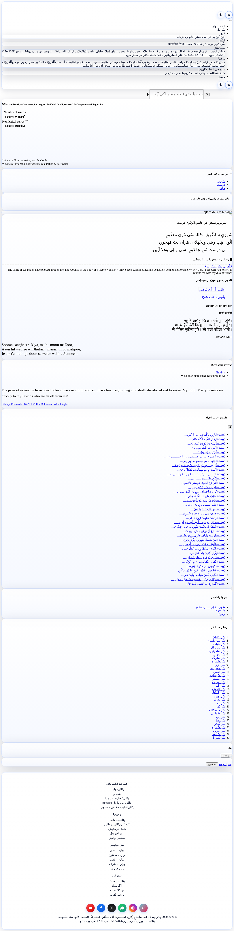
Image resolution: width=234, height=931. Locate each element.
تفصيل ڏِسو (225, 764)
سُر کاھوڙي (218, 689)
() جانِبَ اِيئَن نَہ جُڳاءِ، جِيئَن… (205, 495)
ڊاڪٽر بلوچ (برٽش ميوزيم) (45, 51)
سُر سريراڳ (218, 647)
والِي (222, 188)
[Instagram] (133, 908)
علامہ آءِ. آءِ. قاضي (71, 51)
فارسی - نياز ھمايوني (192, 65)
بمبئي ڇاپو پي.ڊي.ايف (188, 36)
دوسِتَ (221, 184)
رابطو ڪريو (117, 894)
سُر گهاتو (219, 723)
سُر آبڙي (220, 664)
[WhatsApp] (122, 908)
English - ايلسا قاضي (182, 62)
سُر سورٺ (218, 682)
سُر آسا (220, 720)
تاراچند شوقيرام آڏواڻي (189, 51)
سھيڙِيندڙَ (219, 47)
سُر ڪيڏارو (218, 661)
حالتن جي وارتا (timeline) (117, 802)
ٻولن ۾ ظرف (117, 863)
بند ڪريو (226, 755)
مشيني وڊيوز (117, 837)
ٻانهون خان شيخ (160, 54)
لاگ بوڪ (117, 885)
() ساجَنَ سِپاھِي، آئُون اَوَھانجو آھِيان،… (199, 522)
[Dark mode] (220, 14)
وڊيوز (222, 76)
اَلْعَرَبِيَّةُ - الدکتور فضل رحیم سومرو (33, 62)
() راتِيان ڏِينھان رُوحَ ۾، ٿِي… (205, 517)
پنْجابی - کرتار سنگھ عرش (165, 65)
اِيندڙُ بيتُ (212, 266)
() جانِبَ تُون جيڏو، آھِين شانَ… (204, 500)
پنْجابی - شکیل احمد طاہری (134, 65)
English (220, 372)
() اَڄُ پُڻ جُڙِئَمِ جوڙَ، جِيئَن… (206, 443)
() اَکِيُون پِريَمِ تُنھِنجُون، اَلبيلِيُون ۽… (194, 456)
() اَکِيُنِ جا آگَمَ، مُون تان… (206, 447)
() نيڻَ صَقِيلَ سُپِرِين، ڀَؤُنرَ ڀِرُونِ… (202, 539)
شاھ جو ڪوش (117, 828)
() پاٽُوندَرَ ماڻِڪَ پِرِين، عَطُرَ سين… (202, 544)
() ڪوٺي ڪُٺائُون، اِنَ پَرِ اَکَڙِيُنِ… (203, 561)
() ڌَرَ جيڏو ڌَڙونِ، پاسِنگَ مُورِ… (204, 557)
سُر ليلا (221, 703)
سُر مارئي (219, 730)
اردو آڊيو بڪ (117, 833)
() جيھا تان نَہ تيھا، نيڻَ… (208, 509)
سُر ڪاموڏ (218, 734)
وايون (221, 613)
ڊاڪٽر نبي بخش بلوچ (138, 54)
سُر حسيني (218, 678)
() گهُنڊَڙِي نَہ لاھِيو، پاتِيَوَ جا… (205, 583)
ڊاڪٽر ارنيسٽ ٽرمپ (213, 51)
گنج (223, 33)
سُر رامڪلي (218, 692)
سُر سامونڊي (217, 651)
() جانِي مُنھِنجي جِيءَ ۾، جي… (204, 504)
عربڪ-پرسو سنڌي (214, 44)
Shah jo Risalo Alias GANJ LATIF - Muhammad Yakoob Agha (35, 404)
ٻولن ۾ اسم (117, 850)
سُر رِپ (220, 716)
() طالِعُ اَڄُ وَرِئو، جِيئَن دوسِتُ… (203, 531)
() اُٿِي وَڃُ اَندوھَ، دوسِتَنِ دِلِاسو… (203, 482)
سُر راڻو (220, 685)
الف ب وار (218, 26)
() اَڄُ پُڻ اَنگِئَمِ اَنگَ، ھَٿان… (207, 438)
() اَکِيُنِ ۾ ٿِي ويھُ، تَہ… (209, 452)
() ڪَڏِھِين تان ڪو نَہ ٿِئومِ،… (205, 566)
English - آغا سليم (65, 62)
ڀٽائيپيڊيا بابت (117, 819)
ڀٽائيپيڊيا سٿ (117, 881)
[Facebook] (101, 908)
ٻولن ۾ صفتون (117, 854)
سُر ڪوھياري (217, 675)
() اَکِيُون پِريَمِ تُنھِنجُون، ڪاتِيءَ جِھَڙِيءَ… (198, 465)
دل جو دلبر (218, 610)
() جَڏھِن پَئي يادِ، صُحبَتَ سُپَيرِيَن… (202, 513)
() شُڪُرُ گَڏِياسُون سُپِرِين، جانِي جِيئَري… (198, 526)
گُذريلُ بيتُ (224, 266)
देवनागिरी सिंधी (176, 44)
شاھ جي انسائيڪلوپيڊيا (211, 69)
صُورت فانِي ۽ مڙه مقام (210, 606)
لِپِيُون (222, 40)
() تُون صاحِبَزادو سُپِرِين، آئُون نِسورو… (199, 491)
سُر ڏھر (220, 706)
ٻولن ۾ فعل (117, 859)
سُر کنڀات (219, 644)
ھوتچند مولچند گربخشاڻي (162, 51)
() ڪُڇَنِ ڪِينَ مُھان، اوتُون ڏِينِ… (203, 574)
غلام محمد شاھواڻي (137, 51)
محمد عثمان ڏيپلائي (115, 51)
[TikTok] (143, 908)
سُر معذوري (217, 668)
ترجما (221, 58)
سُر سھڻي (219, 654)
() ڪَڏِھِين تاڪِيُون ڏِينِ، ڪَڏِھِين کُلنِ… (200, 570)
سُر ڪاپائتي (218, 713)
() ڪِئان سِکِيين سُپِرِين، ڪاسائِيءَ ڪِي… (198, 579)
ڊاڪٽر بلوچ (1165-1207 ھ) (206, 54)
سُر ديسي (219, 671)
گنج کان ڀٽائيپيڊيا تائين (117, 824)
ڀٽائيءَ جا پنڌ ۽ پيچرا (117, 798)
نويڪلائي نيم (117, 890)
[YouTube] (90, 908)
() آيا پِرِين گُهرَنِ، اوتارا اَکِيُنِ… (204, 434)
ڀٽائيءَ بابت (117, 789)
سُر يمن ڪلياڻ (216, 640)
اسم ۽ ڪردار (173, 73)
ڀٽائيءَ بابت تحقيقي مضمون (117, 807)
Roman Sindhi (193, 44)
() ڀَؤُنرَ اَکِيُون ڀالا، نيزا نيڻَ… (206, 552)
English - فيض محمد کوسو (92, 62)
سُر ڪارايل (218, 737)
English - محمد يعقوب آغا (153, 62)
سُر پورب (219, 696)
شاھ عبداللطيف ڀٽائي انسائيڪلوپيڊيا (203, 73)
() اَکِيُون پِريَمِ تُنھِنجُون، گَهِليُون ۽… (196, 474)
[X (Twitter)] (111, 908)
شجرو (117, 793)
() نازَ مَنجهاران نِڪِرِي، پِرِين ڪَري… (201, 535)
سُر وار (221, 29)
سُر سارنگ (218, 657)
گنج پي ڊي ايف (211, 36)
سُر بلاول (219, 699)
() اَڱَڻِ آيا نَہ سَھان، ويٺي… (206, 478)
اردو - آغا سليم (92, 65)
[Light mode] (228, 14)
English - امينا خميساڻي (123, 62)
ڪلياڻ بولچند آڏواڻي (92, 51)
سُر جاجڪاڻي (217, 709)
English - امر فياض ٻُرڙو (210, 62)
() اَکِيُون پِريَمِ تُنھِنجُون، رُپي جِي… (202, 460)
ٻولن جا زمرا (117, 868)
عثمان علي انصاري (180, 54)
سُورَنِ (221, 181)
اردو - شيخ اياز (109, 65)
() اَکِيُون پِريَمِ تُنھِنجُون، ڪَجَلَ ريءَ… (201, 469)
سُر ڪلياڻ (219, 637)
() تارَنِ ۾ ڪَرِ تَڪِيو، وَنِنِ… (206, 487)
